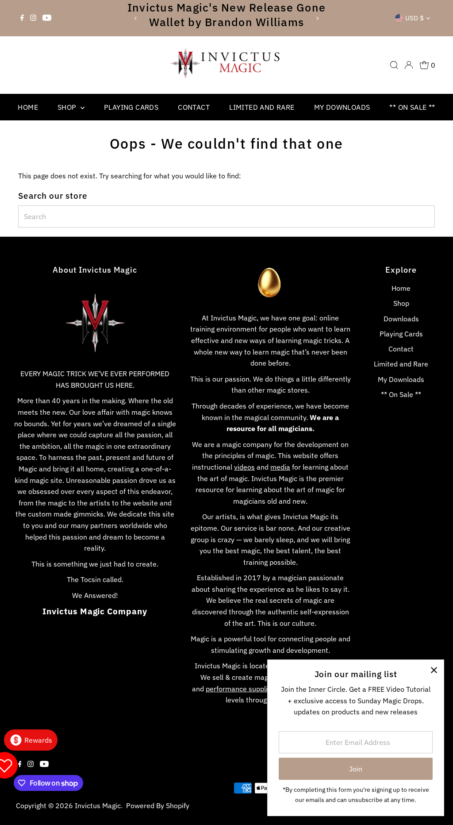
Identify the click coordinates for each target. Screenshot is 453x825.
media (280, 467)
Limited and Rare (261, 107)
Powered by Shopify (157, 805)
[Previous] (136, 18)
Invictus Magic (98, 805)
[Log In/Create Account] (409, 65)
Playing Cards (131, 107)
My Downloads (342, 107)
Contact (194, 107)
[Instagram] (33, 18)
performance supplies (240, 688)
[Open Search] (394, 65)
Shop (68, 107)
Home (28, 107)
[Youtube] (47, 18)
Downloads (401, 318)
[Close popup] (433, 670)
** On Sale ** (412, 107)
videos (244, 467)
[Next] (317, 18)
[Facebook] (22, 18)
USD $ (414, 18)
